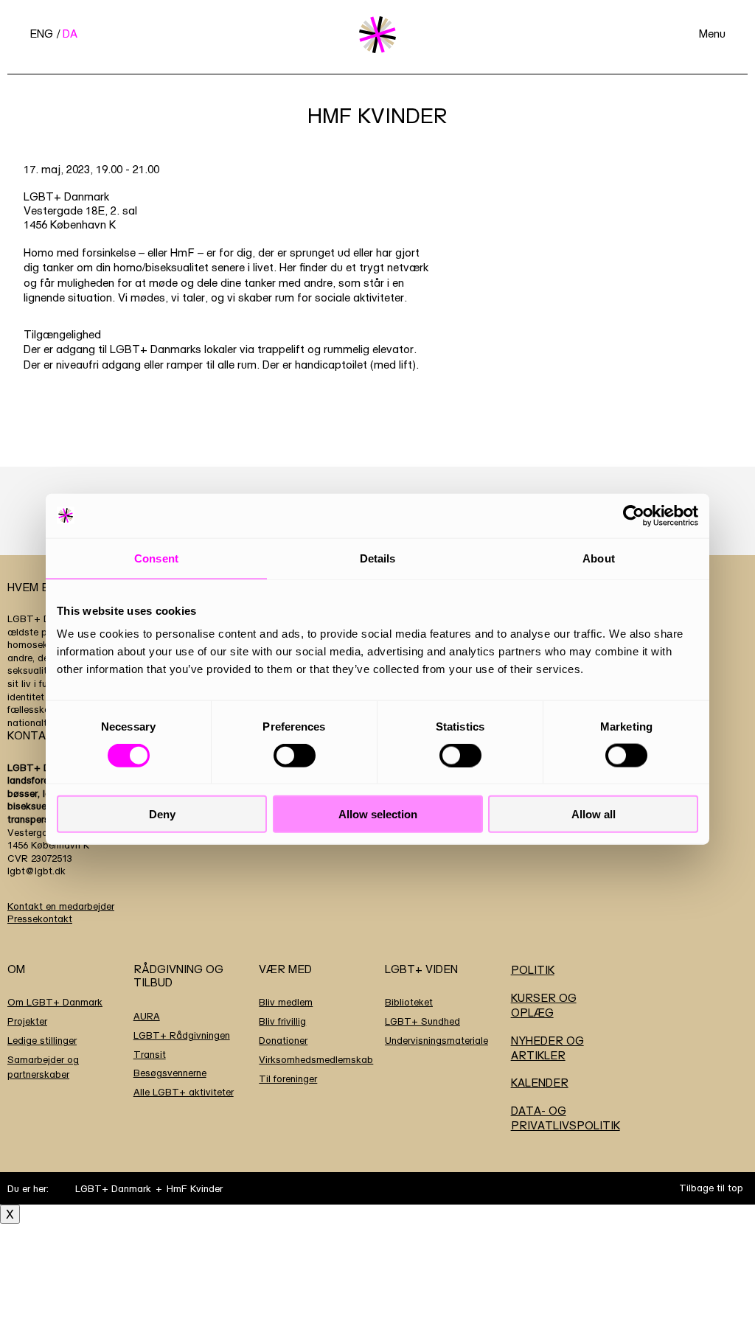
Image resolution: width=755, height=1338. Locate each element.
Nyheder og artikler (547, 1048)
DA (70, 34)
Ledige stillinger (42, 1040)
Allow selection (377, 814)
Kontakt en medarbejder (60, 906)
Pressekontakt (39, 918)
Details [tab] (378, 557)
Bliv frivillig (282, 1021)
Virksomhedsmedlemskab (316, 1059)
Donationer (283, 1040)
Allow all (593, 814)
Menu (712, 34)
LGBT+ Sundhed (422, 1021)
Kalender (539, 1083)
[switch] (295, 755)
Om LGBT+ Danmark (54, 1002)
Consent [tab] (156, 557)
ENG (41, 34)
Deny (162, 814)
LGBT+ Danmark (113, 1188)
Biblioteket (409, 1002)
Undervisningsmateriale (436, 1040)
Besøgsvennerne (169, 1073)
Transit (149, 1054)
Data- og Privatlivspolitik (565, 1118)
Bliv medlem (286, 1002)
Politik (532, 970)
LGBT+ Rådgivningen (181, 1035)
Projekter (27, 1021)
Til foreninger (288, 1078)
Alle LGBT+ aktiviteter (183, 1092)
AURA (146, 1016)
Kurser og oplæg (544, 1005)
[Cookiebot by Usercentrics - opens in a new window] (633, 515)
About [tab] (598, 557)
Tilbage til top (711, 1188)
